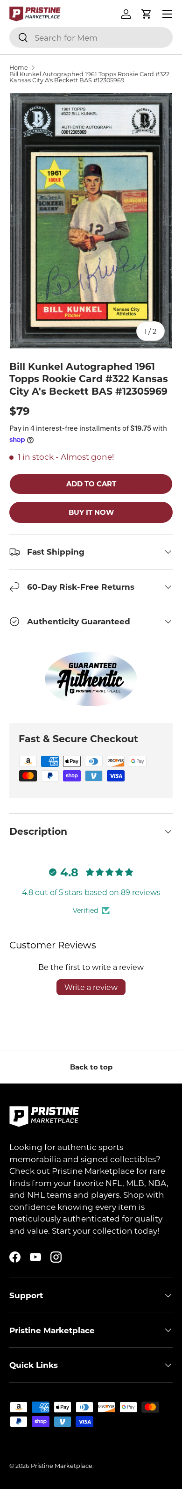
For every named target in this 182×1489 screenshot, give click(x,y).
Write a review (91, 987)
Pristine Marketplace (61, 1465)
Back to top (91, 1066)
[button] (146, 14)
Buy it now (91, 512)
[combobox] (91, 37)
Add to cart (91, 483)
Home (18, 68)
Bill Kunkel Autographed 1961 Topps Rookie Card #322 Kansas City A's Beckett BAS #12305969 (89, 77)
